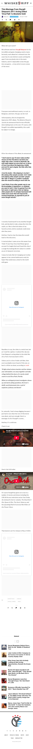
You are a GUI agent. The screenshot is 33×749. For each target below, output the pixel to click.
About (6, 735)
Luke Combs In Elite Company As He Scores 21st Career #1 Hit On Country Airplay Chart (19, 654)
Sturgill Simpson (12, 601)
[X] (10, 730)
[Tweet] (6, 19)
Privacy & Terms (14, 735)
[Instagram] (13, 730)
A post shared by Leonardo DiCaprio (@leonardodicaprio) (17, 573)
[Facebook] (7, 730)
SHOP (27, 735)
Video (19, 601)
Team (12, 738)
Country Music (11, 598)
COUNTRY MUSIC (14, 16)
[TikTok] (16, 730)
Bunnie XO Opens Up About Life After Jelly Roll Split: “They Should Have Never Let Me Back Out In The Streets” (19, 672)
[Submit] (14, 19)
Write (22, 735)
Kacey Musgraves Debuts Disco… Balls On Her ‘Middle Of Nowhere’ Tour (19, 647)
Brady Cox (6, 16)
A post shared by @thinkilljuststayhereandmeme (16, 324)
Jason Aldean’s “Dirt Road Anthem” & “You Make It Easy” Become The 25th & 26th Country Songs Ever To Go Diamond (19, 696)
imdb (27, 365)
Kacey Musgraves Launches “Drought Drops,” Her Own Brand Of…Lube (18, 680)
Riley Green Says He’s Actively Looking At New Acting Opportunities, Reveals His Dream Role (19, 663)
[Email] (18, 19)
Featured (19, 598)
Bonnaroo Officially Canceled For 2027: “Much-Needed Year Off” (19, 688)
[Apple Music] (22, 730)
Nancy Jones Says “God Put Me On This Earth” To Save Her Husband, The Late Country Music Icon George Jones (19, 705)
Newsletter (18, 738)
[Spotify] (19, 730)
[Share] (2, 19)
